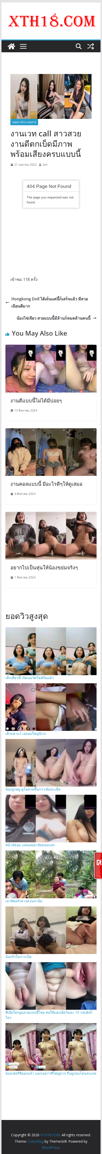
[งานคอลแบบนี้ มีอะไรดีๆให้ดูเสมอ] (51, 431)
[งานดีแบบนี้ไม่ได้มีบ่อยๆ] (51, 348)
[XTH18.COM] (11, 46)
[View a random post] (91, 46)
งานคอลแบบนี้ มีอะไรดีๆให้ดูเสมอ (46, 484)
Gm (45, 164)
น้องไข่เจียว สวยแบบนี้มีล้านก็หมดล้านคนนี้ (54, 318)
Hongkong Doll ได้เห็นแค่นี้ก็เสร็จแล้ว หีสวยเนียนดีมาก (49, 302)
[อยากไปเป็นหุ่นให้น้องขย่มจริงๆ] (51, 515)
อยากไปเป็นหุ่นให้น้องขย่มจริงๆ (44, 567)
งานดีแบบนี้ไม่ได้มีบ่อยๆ (36, 400)
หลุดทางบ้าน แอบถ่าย (24, 122)
